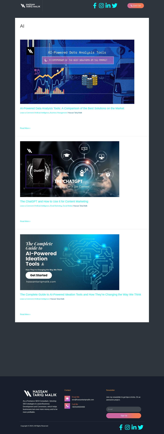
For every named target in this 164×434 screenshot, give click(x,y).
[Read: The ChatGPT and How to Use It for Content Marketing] (69, 169)
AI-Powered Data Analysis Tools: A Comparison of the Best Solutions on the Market (72, 108)
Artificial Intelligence (42, 113)
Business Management (58, 113)
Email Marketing (56, 206)
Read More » (25, 128)
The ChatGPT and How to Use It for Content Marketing (54, 201)
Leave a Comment (27, 113)
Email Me (75, 397)
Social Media (67, 206)
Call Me (75, 404)
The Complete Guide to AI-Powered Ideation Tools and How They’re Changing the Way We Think (80, 294)
